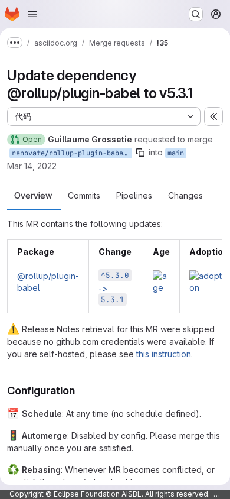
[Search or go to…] (196, 14)
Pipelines (134, 195)
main (175, 153)
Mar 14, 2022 (32, 166)
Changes (185, 195)
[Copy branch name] (140, 152)
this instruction (163, 354)
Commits (84, 195)
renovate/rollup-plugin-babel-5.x (72, 153)
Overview (33, 195)
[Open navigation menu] (32, 14)
